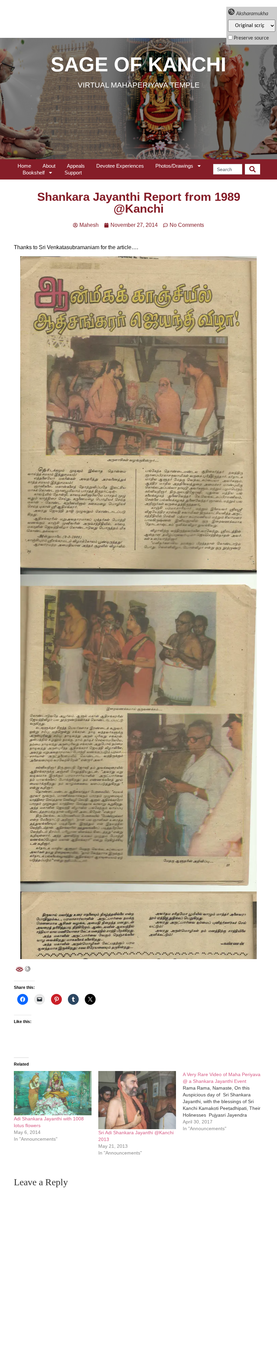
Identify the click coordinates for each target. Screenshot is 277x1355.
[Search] (252, 169)
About (49, 166)
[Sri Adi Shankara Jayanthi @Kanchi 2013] (137, 1100)
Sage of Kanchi (138, 64)
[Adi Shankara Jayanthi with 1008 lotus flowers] (53, 1093)
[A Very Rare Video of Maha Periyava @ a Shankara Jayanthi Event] (225, 1101)
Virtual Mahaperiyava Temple (139, 85)
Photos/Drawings (174, 166)
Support (73, 172)
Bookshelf (34, 172)
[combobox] (227, 169)
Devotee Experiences (120, 166)
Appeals (76, 166)
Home (24, 166)
